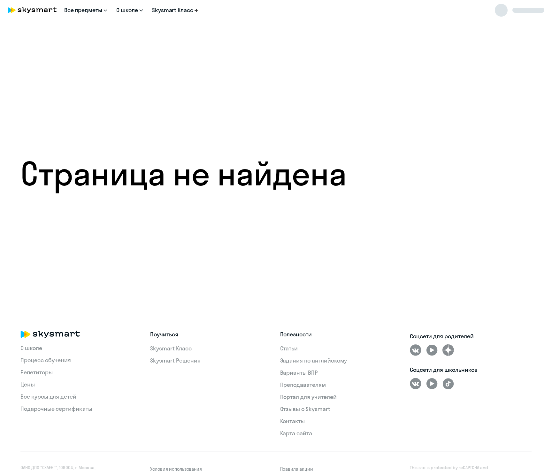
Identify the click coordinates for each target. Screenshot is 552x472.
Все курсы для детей (48, 396)
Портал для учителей (308, 397)
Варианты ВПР (299, 372)
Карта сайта (296, 433)
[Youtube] (432, 350)
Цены (27, 384)
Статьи (289, 348)
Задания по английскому (313, 360)
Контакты (292, 421)
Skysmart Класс (170, 348)
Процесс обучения (45, 360)
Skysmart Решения (175, 360)
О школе (31, 348)
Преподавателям (303, 384)
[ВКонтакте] (415, 350)
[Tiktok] (448, 383)
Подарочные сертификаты (56, 408)
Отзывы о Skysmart (305, 409)
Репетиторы (36, 372)
